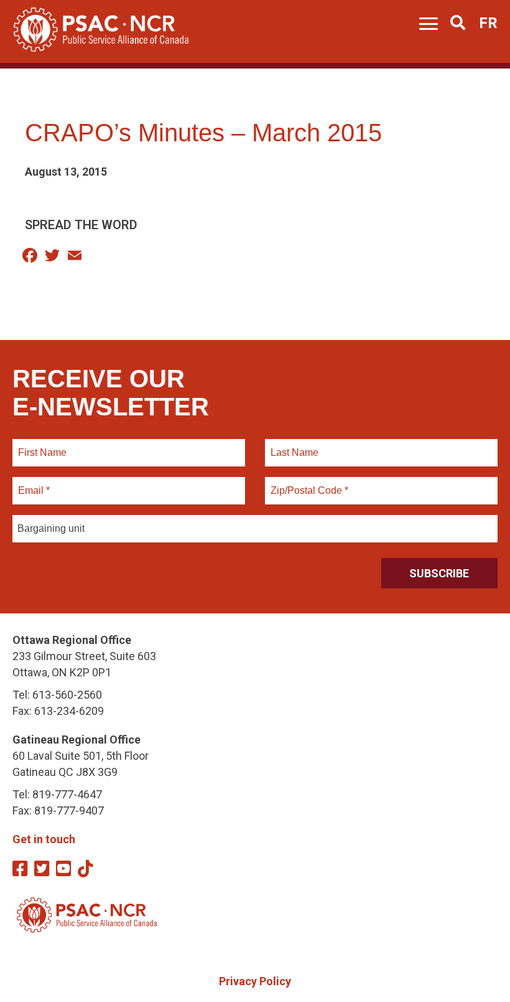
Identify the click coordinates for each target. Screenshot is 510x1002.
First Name (42, 445)
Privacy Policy (255, 981)
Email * (33, 483)
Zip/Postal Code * (307, 483)
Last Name (292, 445)
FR (488, 23)
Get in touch (43, 839)
